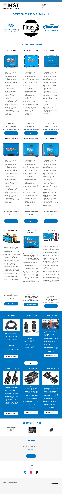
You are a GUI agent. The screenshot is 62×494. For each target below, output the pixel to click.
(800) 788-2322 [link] (45, 4)
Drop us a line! (31, 456)
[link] (11, 5)
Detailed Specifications (11, 133)
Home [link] (24, 5)
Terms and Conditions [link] (34, 487)
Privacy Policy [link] (26, 487)
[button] (30, 6)
